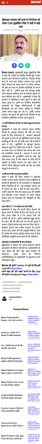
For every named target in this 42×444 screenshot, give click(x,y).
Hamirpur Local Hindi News (11, 288)
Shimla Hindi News (9, 282)
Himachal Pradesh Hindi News (12, 285)
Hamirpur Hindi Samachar (11, 291)
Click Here (15, 268)
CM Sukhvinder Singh (25, 282)
